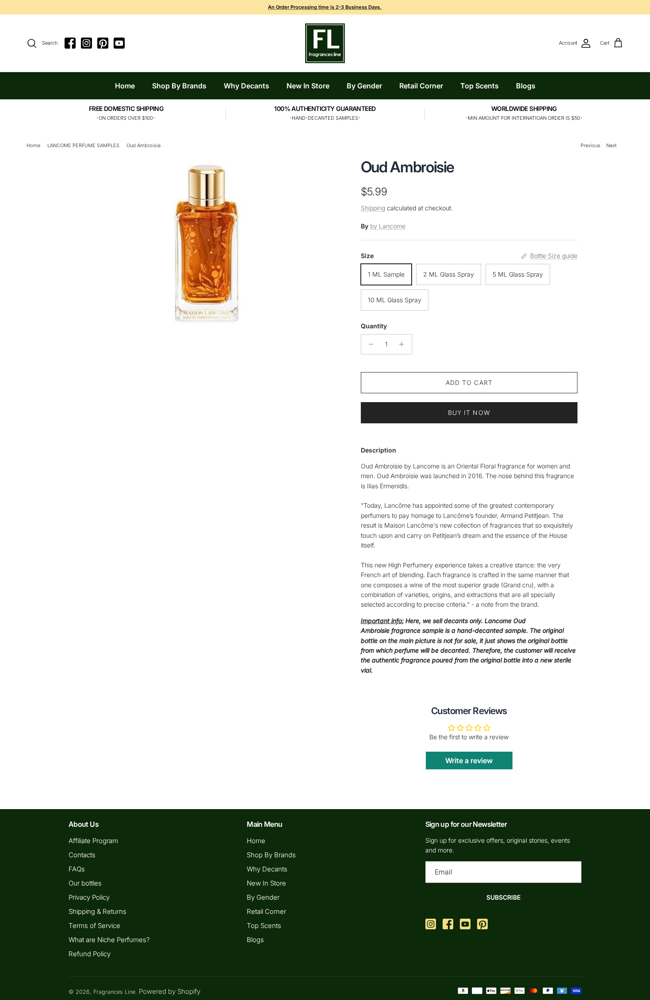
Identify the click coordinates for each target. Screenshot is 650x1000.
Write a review (469, 760)
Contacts (82, 855)
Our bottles (85, 883)
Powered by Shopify (169, 991)
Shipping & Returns (97, 911)
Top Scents (479, 85)
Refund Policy (90, 954)
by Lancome (387, 226)
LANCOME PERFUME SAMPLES (83, 145)
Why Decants (246, 85)
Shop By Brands (179, 85)
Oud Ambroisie (143, 145)
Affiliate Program (93, 841)
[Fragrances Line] (325, 43)
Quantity (374, 326)
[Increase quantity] (404, 344)
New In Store (308, 85)
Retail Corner (421, 85)
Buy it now (469, 412)
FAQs (77, 869)
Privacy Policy (89, 897)
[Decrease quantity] (369, 344)
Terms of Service (94, 925)
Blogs (525, 85)
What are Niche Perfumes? (109, 939)
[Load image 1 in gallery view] (207, 242)
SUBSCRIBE (503, 897)
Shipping (373, 208)
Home (125, 85)
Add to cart (469, 382)
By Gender (364, 85)
